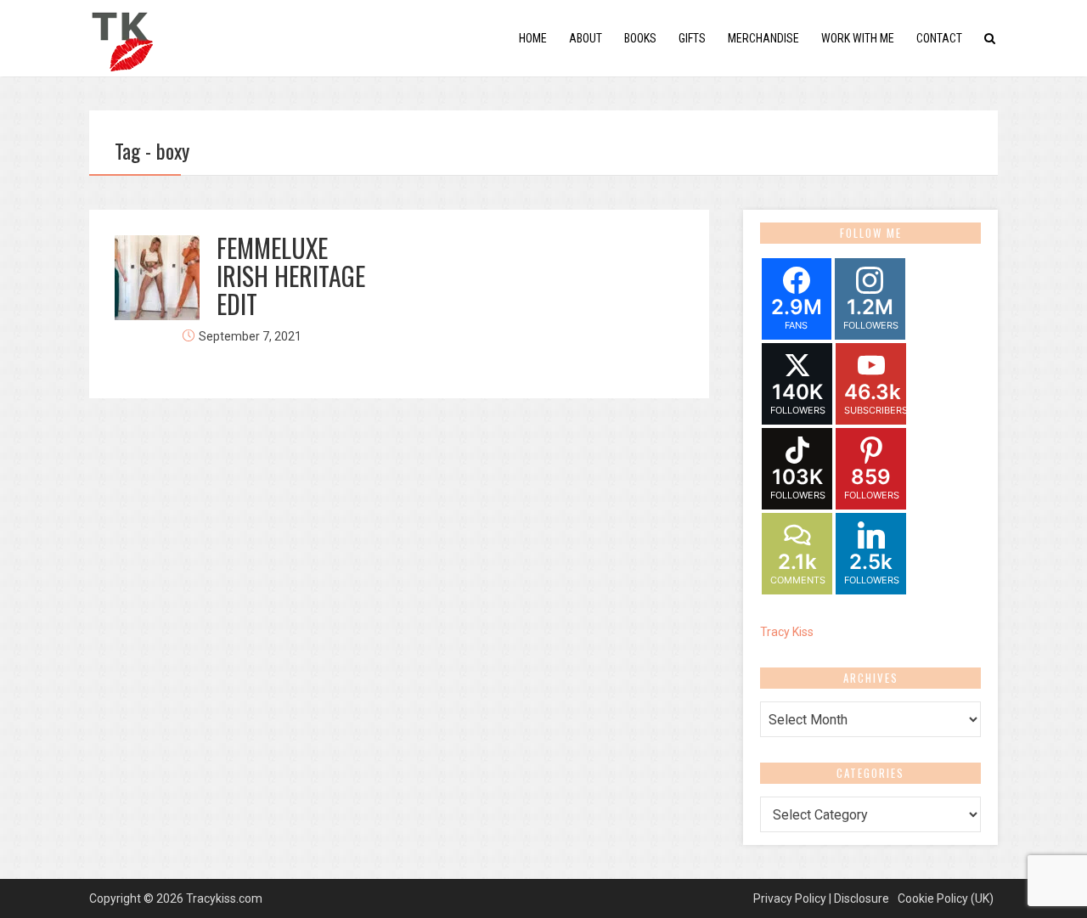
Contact (939, 38)
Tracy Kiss (787, 632)
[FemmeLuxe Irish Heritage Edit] (157, 277)
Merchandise (763, 38)
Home (533, 38)
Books (640, 38)
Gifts (692, 38)
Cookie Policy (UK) (946, 898)
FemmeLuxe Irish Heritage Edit (291, 275)
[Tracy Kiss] (122, 37)
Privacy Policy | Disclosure (821, 898)
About (585, 38)
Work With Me (857, 38)
